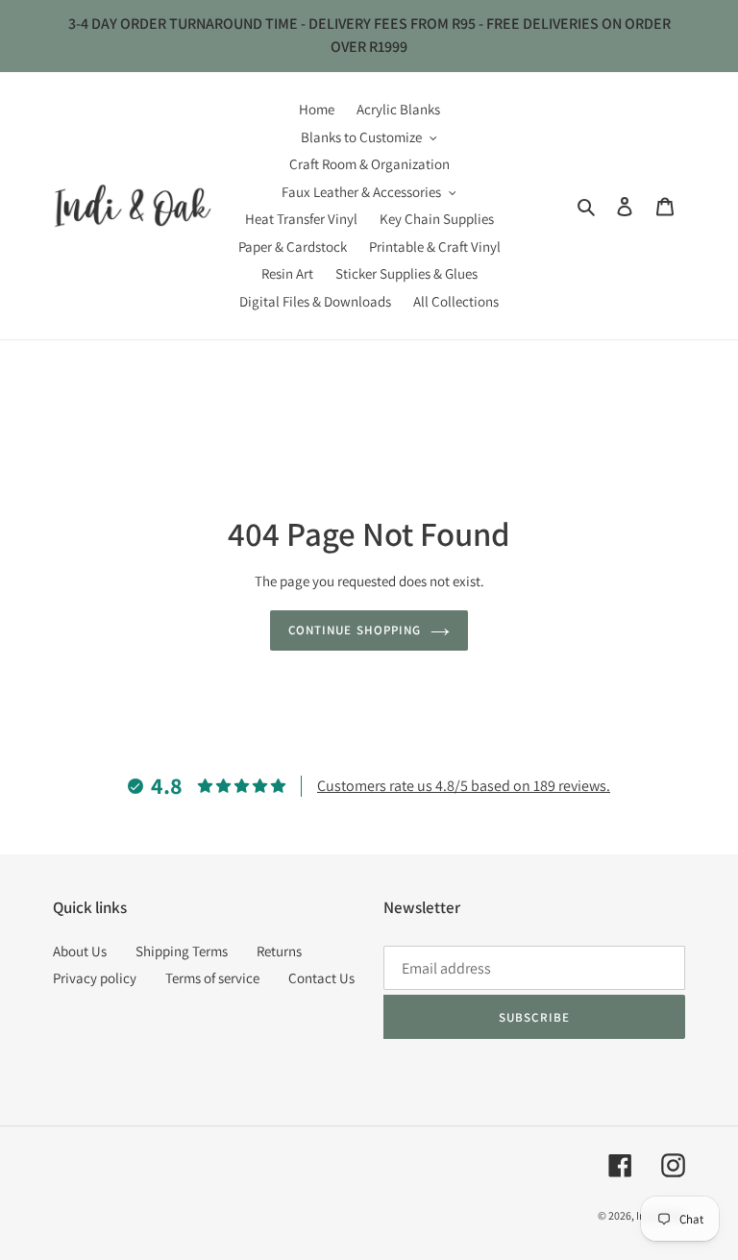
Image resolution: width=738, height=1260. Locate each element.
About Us (80, 951)
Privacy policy (94, 978)
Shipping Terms (181, 951)
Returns (279, 951)
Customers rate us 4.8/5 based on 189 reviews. (463, 786)
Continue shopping (354, 630)
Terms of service (212, 978)
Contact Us (321, 978)
